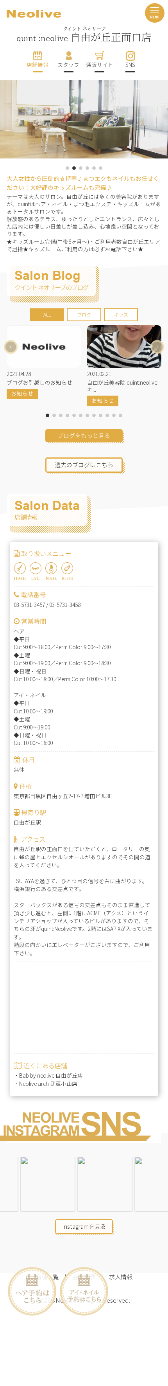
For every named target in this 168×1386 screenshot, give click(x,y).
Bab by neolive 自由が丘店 (51, 1075)
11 (114, 415)
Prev (11, 347)
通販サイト (99, 64)
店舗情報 (37, 64)
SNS (130, 64)
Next (157, 347)
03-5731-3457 (29, 604)
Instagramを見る (84, 1226)
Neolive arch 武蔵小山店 (48, 1083)
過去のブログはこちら (84, 465)
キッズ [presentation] (121, 314)
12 (120, 415)
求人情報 (120, 1277)
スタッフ (68, 64)
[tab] (47, 314)
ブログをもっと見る (83, 435)
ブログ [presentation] (84, 314)
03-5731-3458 (64, 604)
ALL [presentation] (47, 314)
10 (107, 415)
